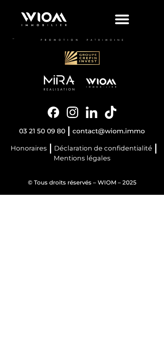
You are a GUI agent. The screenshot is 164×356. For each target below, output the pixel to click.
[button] (122, 19)
